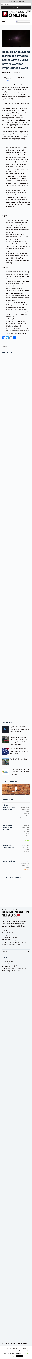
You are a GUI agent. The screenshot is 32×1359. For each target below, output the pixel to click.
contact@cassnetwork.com (11, 945)
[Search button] (28, 346)
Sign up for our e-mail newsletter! (16, 1)
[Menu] (29, 14)
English (20, 21)
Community (16, 72)
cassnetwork (6, 80)
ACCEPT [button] (19, 1356)
